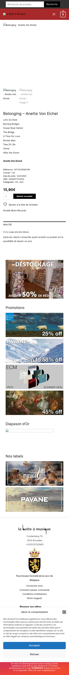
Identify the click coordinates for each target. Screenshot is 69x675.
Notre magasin (34, 598)
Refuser (34, 654)
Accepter (34, 645)
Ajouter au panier (25, 196)
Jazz (21, 182)
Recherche (52, 4)
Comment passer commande (34, 590)
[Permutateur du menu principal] (54, 14)
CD (16, 182)
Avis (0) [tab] (7, 224)
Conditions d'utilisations (34, 594)
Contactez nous (34, 585)
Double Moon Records (14, 210)
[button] (64, 612)
